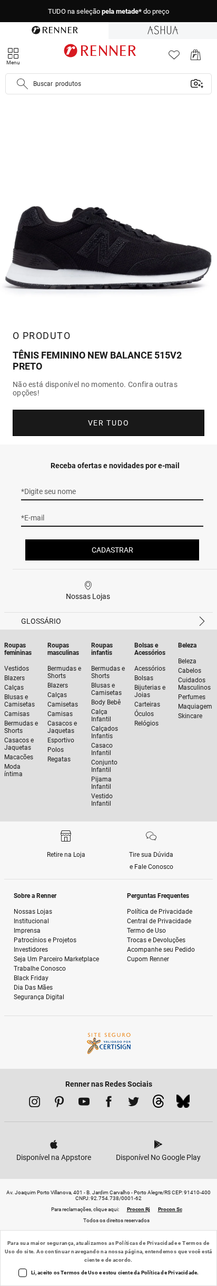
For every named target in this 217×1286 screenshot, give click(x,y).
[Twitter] (133, 1103)
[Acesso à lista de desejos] (174, 58)
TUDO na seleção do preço (108, 11)
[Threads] (158, 1104)
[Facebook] (108, 1103)
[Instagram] (34, 1103)
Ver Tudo (108, 423)
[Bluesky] (183, 1104)
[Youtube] (84, 1103)
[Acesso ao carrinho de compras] (195, 58)
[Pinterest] (59, 1103)
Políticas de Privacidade (146, 1243)
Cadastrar (112, 550)
